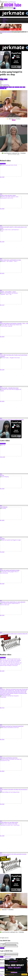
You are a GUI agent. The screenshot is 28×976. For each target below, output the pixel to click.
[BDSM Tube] (11, 7)
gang (13, 87)
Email (1, 945)
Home (4, 18)
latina (21, 87)
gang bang (17, 87)
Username (2, 943)
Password (2, 946)
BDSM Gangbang (7, 31)
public (23, 87)
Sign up (2, 948)
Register (14, 2)
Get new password (4, 967)
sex (5, 88)
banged (10, 87)
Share (5, 79)
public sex (2, 88)
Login (8, 2)
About (2, 79)
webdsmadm (6, 84)
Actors (4, 22)
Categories (5, 19)
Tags (4, 21)
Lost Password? (7, 956)
